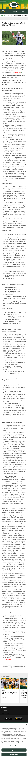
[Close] (26, 724)
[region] (14, 740)
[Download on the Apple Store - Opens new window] (8, 719)
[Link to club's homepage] (3, 10)
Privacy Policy (18, 742)
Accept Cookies (14, 754)
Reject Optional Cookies (14, 750)
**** (17, 72)
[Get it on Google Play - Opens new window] (18, 719)
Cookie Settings (14, 745)
